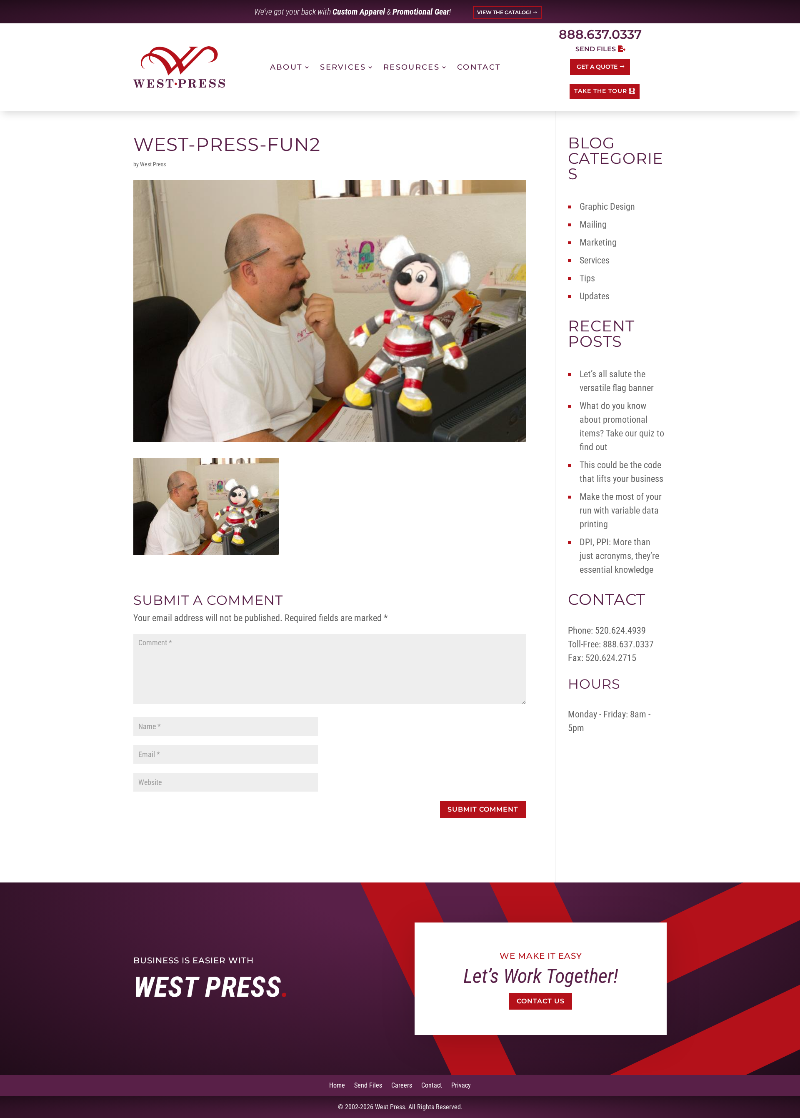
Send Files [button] (595, 49)
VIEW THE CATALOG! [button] (504, 12)
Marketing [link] (598, 242)
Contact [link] (479, 67)
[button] (483, 809)
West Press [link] (153, 164)
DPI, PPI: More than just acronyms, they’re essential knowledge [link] (619, 556)
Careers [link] (401, 1084)
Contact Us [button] (541, 1001)
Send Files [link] (368, 1084)
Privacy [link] (461, 1084)
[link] (179, 67)
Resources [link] (411, 67)
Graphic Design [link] (607, 206)
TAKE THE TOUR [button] (600, 91)
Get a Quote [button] (597, 66)
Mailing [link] (593, 224)
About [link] (286, 67)
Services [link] (343, 67)
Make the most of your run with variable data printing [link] (621, 510)
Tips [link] (587, 278)
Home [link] (337, 1084)
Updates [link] (595, 296)
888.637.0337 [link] (600, 34)
